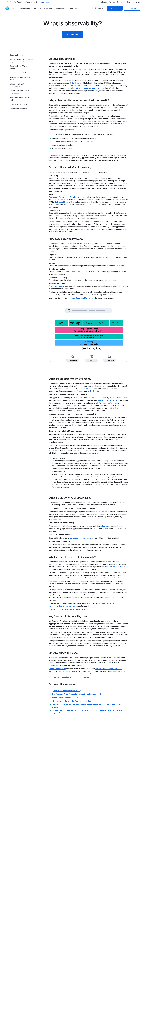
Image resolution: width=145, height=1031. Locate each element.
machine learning (91, 88)
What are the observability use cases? (20, 78)
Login (138, 2)
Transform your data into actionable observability (69, 677)
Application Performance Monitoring (64, 197)
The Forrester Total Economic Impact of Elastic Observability (77, 694)
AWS (107, 567)
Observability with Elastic (18, 104)
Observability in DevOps (108, 400)
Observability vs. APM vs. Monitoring (18, 67)
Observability (54, 221)
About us (104, 2)
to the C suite (93, 391)
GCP (121, 567)
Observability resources (18, 108)
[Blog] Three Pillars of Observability (66, 691)
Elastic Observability (57, 669)
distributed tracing (62, 202)
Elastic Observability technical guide (67, 697)
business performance (106, 417)
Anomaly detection (56, 286)
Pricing (70, 8)
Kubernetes (105, 526)
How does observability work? (20, 73)
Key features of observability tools (20, 99)
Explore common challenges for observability (67, 609)
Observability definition (18, 55)
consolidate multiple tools (80, 538)
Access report (45, 2)
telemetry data (55, 86)
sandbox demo (64, 674)
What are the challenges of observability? (19, 92)
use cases (89, 388)
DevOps (75, 83)
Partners (112, 2)
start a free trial (84, 674)
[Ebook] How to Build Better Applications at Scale (72, 701)
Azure (112, 567)
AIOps (78, 88)
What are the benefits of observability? (18, 85)
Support (119, 2)
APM (51, 204)
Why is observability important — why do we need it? (21, 60)
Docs (76, 8)
